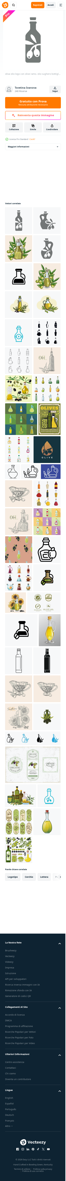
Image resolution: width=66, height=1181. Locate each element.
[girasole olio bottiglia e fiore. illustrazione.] (43, 915)
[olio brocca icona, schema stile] (40, 672)
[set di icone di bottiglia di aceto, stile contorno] (18, 500)
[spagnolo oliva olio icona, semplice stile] (18, 1035)
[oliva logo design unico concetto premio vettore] (18, 678)
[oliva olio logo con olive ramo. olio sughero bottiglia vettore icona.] (18, 220)
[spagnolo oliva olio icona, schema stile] (41, 1002)
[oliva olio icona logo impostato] (24, 700)
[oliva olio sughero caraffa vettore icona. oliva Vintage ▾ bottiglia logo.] (18, 304)
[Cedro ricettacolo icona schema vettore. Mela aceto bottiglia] (18, 862)
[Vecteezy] (5, 5)
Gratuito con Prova (33, 102)
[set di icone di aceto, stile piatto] (42, 645)
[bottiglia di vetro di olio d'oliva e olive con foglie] (18, 388)
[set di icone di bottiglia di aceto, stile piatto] (21, 615)
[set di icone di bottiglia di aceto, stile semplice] (18, 472)
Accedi (51, 5)
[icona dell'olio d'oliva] (32, 1169)
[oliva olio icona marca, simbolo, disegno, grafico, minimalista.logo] (18, 1147)
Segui (55, 91)
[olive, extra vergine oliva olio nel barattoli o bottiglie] (16, 648)
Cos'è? (32, 139)
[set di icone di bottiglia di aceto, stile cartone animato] (18, 584)
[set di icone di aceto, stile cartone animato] (18, 890)
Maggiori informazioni (18, 146)
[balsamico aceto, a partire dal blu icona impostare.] (18, 444)
